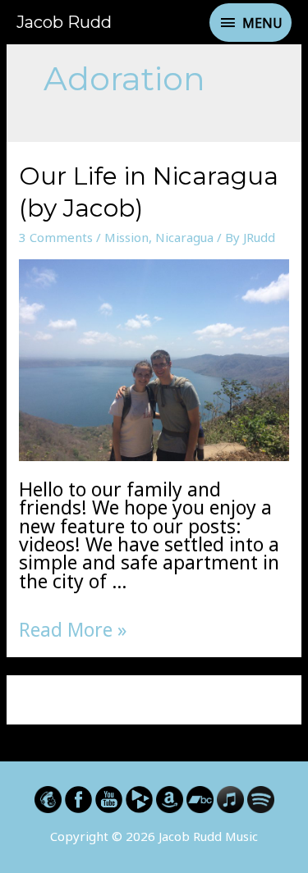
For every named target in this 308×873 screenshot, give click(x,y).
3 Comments (56, 237)
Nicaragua (184, 237)
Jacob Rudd (64, 22)
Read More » (72, 629)
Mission (126, 237)
